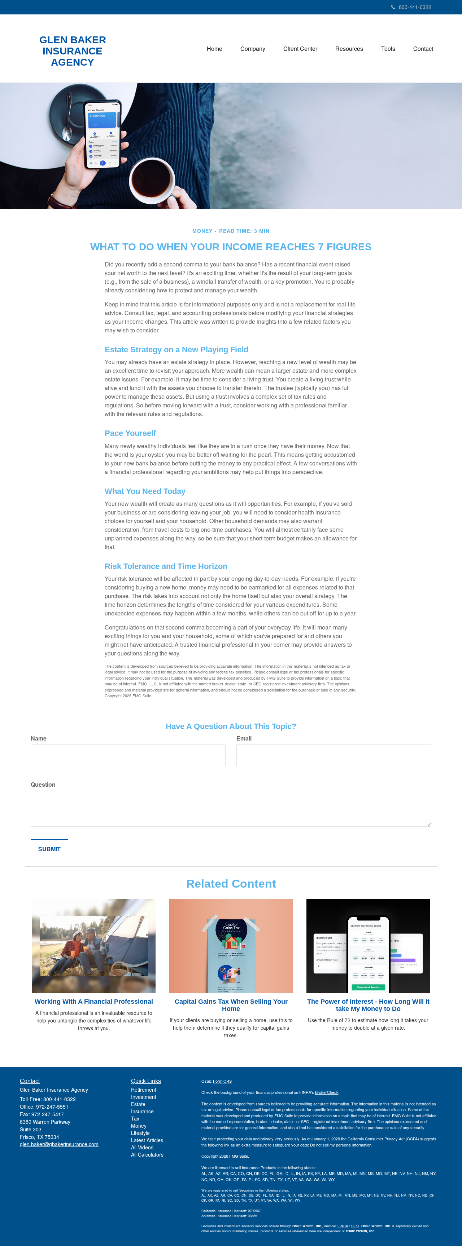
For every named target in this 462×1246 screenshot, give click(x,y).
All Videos (142, 1147)
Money (139, 1125)
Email (244, 738)
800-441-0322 (415, 6)
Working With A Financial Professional (94, 1001)
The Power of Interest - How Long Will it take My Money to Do (368, 1005)
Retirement (143, 1089)
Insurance (142, 1111)
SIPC (355, 1225)
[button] (252, 49)
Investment (143, 1096)
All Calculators (147, 1154)
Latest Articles (147, 1140)
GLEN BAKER (72, 40)
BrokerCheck (327, 1092)
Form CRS (222, 1081)
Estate (138, 1104)
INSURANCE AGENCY (73, 57)
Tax (135, 1118)
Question (43, 784)
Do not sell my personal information (340, 1145)
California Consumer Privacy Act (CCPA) (383, 1138)
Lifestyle (140, 1132)
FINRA (342, 1225)
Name (39, 738)
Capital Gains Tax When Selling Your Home (231, 1005)
